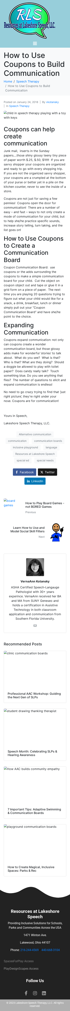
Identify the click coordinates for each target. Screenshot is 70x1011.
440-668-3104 (50, 950)
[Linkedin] (44, 993)
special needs (45, 460)
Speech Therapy (19, 105)
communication (17, 440)
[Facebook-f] (26, 993)
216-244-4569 (29, 950)
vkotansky (52, 102)
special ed (23, 460)
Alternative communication (35, 434)
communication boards (48, 440)
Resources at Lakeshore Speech (35, 453)
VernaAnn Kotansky (35, 581)
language (51, 447)
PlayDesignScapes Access (21, 968)
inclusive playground (25, 447)
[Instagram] (35, 993)
